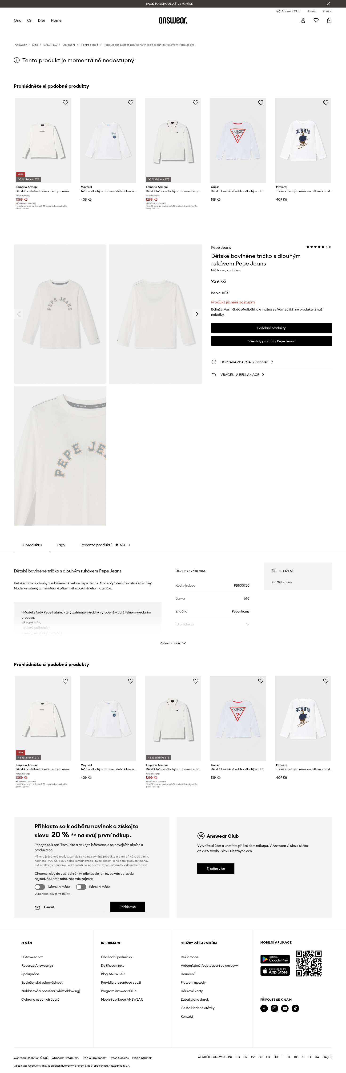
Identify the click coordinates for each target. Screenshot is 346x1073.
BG (238, 1057)
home (56, 20)
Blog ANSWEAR (113, 974)
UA (317, 1057)
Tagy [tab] (61, 545)
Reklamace (189, 957)
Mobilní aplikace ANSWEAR (122, 999)
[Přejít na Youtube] (285, 1008)
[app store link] (275, 970)
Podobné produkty (271, 328)
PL (289, 1057)
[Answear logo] (173, 20)
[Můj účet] (303, 20)
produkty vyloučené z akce (129, 865)
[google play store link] (275, 959)
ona (17, 20)
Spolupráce (30, 974)
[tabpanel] (173, 599)
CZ (253, 1057)
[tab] (105, 545)
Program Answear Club (119, 991)
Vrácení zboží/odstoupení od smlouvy (209, 965)
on (29, 20)
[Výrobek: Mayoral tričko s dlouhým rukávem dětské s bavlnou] (303, 140)
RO (296, 1057)
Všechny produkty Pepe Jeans (271, 341)
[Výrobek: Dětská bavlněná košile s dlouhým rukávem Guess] (238, 140)
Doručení (187, 974)
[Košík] (329, 20)
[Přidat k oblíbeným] (65, 102)
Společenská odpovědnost (41, 982)
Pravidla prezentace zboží (121, 982)
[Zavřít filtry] (328, 4)
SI (303, 1057)
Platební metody (193, 982)
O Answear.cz (32, 957)
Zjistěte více (216, 868)
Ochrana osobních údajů (40, 999)
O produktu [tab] (31, 545)
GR (260, 1057)
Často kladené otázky (198, 1008)
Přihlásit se (128, 907)
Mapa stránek (142, 1058)
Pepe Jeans (221, 247)
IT (283, 1057)
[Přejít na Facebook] (264, 1008)
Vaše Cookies (120, 1058)
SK (309, 1057)
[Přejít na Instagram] (274, 1008)
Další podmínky (113, 965)
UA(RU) (327, 1057)
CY (245, 1057)
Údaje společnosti (95, 1058)
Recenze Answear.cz (37, 965)
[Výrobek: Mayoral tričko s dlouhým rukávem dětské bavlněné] (108, 140)
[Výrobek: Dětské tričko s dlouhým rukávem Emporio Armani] (173, 140)
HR (268, 1057)
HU (276, 1057)
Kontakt (187, 1016)
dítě (41, 20)
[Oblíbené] (316, 20)
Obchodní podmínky (116, 957)
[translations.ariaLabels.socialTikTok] (295, 1008)
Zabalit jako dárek (195, 999)
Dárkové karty (192, 991)
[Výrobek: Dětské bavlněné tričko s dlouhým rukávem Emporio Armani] (43, 140)
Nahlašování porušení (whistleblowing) (50, 991)
